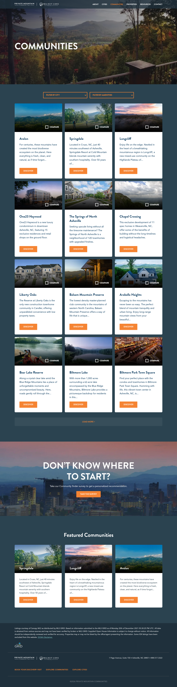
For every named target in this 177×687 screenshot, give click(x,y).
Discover (28, 170)
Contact (158, 4)
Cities (104, 4)
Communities (117, 4)
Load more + (88, 421)
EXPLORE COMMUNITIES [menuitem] (57, 670)
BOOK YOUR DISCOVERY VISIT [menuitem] (28, 670)
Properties (131, 4)
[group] (38, 576)
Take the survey (88, 494)
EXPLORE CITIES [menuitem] (80, 670)
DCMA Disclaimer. (45, 637)
